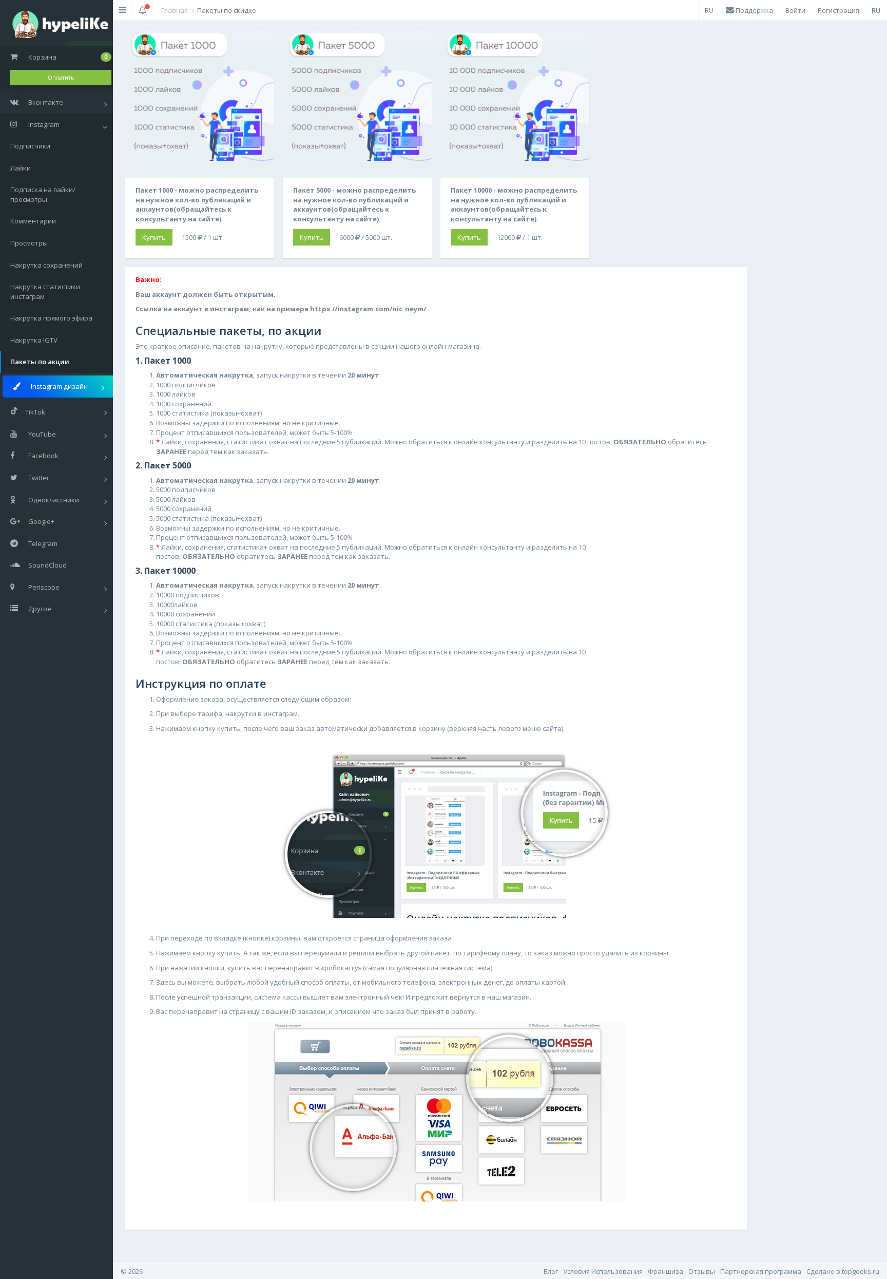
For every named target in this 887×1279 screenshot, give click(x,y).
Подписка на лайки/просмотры (42, 194)
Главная (174, 10)
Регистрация (838, 10)
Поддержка (753, 10)
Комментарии (33, 220)
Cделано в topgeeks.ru (842, 1271)
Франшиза (665, 1271)
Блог (551, 1271)
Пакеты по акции (39, 361)
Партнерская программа (760, 1271)
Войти (795, 10)
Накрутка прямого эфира (51, 318)
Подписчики (30, 146)
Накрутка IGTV (33, 340)
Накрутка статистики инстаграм (45, 291)
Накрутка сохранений (46, 265)
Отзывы (701, 1271)
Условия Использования (603, 1271)
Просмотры (29, 243)
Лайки (20, 168)
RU (709, 10)
